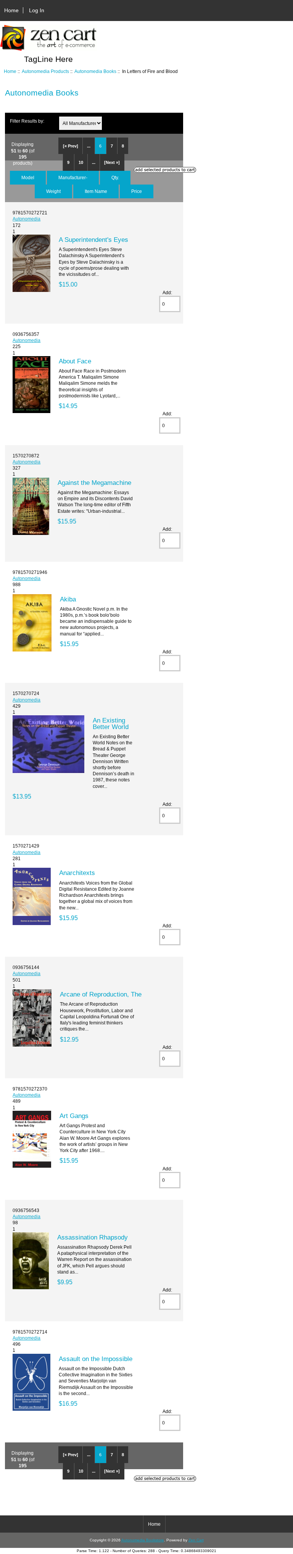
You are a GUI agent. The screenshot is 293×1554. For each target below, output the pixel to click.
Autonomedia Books (95, 71)
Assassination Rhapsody (92, 1237)
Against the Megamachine (94, 482)
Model (27, 177)
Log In (36, 10)
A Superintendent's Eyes (93, 239)
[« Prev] (70, 146)
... (88, 146)
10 (81, 162)
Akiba (68, 599)
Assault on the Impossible (95, 1359)
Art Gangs (74, 1116)
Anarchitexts (77, 873)
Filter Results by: (27, 120)
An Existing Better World (111, 723)
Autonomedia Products (45, 71)
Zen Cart (196, 1540)
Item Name (96, 191)
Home (11, 10)
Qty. (115, 177)
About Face (75, 361)
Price (136, 191)
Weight (53, 191)
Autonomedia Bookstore (142, 1540)
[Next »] (112, 162)
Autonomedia (26, 218)
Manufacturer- (72, 177)
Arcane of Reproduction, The (101, 994)
